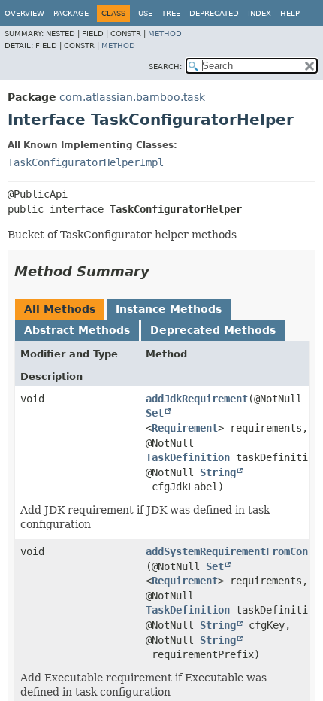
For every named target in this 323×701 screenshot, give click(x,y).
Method (165, 33)
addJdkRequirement (197, 399)
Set (155, 413)
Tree (171, 13)
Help (290, 13)
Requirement (185, 428)
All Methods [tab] (59, 309)
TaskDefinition (188, 457)
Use (145, 13)
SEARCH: (165, 66)
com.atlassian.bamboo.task (132, 97)
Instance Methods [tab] (169, 309)
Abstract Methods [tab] (77, 330)
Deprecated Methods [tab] (213, 330)
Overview (24, 13)
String (218, 472)
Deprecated (214, 13)
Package (71, 13)
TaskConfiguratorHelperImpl (86, 162)
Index (259, 13)
